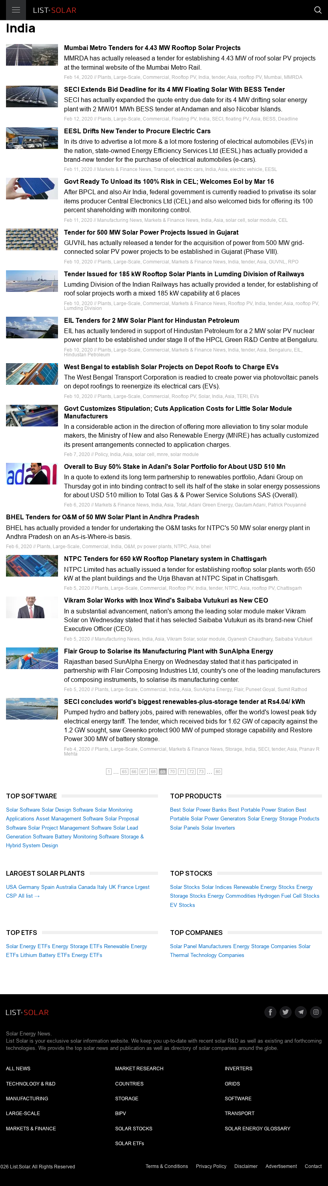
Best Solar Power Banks (198, 810)
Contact (313, 1166)
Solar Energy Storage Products (284, 819)
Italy (102, 887)
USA (11, 887)
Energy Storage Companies (265, 946)
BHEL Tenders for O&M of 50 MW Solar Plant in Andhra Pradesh (102, 517)
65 (124, 771)
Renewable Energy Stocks (264, 887)
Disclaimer (246, 1166)
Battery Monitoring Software (87, 837)
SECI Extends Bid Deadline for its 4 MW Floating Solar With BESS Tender (174, 89)
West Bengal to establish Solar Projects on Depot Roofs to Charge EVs (171, 367)
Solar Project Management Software (70, 828)
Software (238, 1099)
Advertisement (281, 1166)
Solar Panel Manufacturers (201, 946)
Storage (126, 1099)
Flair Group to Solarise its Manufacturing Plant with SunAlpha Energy (168, 651)
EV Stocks (182, 905)
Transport (239, 1113)
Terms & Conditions (167, 1166)
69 (162, 771)
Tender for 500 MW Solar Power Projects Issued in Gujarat (151, 232)
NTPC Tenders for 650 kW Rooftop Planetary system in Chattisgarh (165, 558)
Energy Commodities (232, 896)
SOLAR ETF (129, 1143)
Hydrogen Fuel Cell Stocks (289, 896)
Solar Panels (185, 828)
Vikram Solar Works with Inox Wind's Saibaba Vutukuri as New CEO (166, 600)
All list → (29, 896)
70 (172, 771)
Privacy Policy (211, 1166)
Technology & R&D (31, 1084)
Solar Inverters (218, 828)
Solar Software (23, 810)
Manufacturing (27, 1099)
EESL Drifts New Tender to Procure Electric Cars (137, 131)
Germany (29, 887)
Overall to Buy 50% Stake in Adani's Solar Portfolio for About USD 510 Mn (175, 466)
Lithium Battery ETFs (45, 955)
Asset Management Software (69, 819)
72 (191, 771)
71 (182, 771)
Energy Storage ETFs (77, 946)
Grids (232, 1084)
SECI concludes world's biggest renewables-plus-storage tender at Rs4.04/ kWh (184, 701)
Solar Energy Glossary (257, 1129)
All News (18, 1068)
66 (134, 771)
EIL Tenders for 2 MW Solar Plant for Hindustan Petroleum (151, 320)
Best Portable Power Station (261, 810)
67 (143, 771)
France (126, 887)
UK (112, 887)
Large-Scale (23, 1113)
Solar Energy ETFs (28, 946)
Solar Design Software (67, 810)
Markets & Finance (31, 1129)
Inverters (238, 1068)
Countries (129, 1084)
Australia (66, 887)
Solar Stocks (185, 887)
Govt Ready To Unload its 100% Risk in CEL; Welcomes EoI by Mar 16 (169, 181)
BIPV (120, 1113)
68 (153, 771)
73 (201, 771)
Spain (47, 887)
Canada (87, 887)
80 (218, 771)
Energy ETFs (87, 955)
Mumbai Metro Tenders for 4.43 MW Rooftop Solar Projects (152, 47)
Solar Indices (217, 887)
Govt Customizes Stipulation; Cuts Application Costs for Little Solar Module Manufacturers (178, 412)
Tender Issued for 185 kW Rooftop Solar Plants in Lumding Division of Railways (184, 274)
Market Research (139, 1068)
